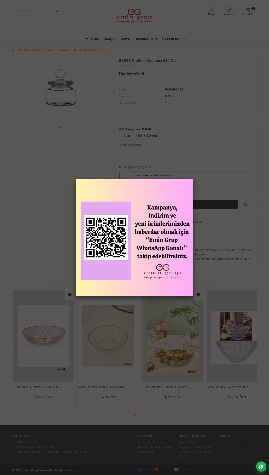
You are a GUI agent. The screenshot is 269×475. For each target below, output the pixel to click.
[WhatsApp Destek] (261, 466)
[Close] (193, 178)
